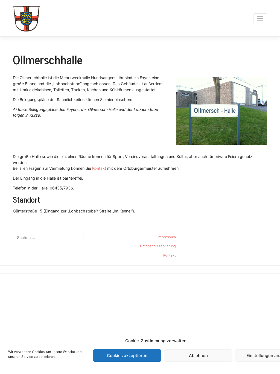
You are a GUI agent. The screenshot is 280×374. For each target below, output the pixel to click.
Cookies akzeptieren (127, 355)
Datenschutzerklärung (158, 246)
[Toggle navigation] (260, 18)
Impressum (167, 237)
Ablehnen (198, 355)
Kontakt (99, 168)
